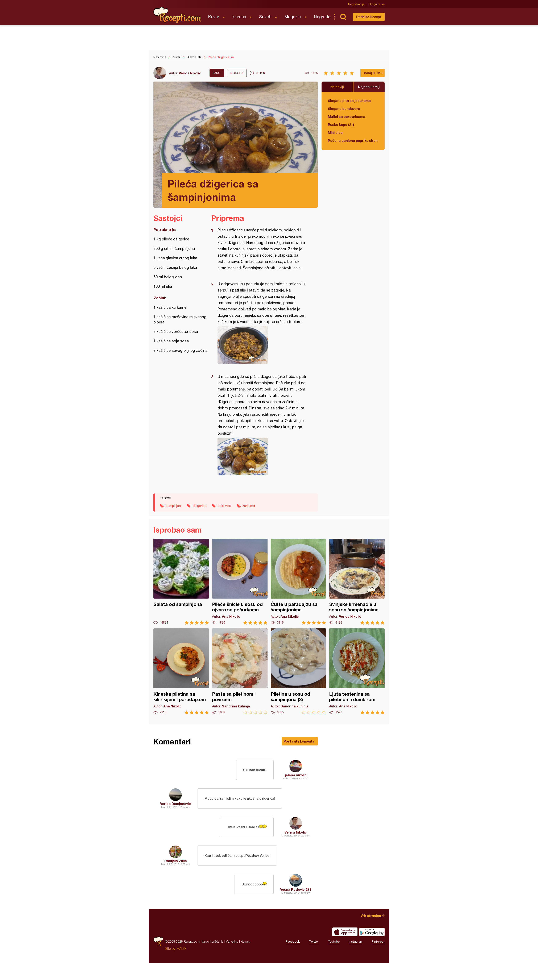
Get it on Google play (372, 931)
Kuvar (213, 16)
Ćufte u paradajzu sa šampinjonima (298, 582)
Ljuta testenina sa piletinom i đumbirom (357, 671)
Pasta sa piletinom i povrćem (240, 671)
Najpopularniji (369, 87)
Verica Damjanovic (175, 804)
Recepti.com (177, 15)
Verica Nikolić (190, 73)
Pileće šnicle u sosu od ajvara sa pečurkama (240, 582)
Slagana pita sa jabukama (349, 101)
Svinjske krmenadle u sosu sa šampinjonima (357, 582)
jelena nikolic (296, 775)
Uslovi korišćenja (212, 941)
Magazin (292, 16)
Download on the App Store (344, 931)
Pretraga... (343, 17)
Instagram (356, 941)
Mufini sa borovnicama (346, 117)
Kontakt (245, 941)
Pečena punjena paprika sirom (353, 140)
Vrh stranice (371, 916)
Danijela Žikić (175, 861)
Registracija (356, 4)
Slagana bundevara (344, 109)
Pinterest (378, 941)
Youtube (334, 941)
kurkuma (249, 506)
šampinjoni (173, 506)
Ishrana (239, 16)
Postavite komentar (300, 741)
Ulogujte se (377, 4)
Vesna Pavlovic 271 (295, 889)
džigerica (199, 506)
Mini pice (335, 133)
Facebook (293, 941)
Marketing (231, 941)
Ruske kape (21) (341, 125)
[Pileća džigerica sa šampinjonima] (262, 345)
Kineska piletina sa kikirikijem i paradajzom (181, 671)
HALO (181, 948)
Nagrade (322, 16)
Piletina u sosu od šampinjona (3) (298, 671)
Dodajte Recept (368, 17)
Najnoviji (337, 87)
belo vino (224, 506)
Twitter (314, 941)
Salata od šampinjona (181, 582)
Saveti (265, 16)
